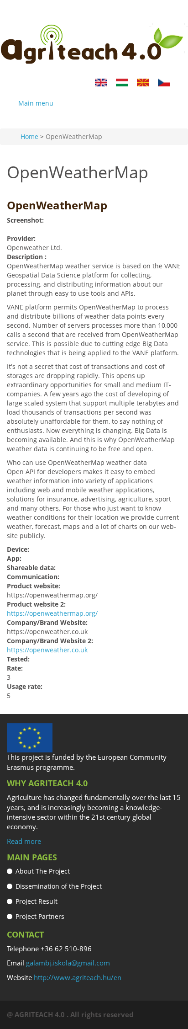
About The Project (43, 871)
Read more (24, 841)
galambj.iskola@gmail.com (68, 962)
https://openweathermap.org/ (52, 613)
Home (29, 136)
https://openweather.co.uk (47, 649)
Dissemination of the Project (59, 886)
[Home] (94, 45)
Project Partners (40, 916)
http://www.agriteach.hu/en (77, 977)
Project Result (36, 901)
